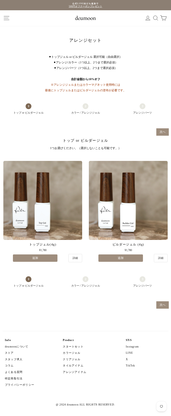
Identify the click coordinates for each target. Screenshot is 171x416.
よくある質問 (13, 372)
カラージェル (71, 352)
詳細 (75, 258)
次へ (162, 131)
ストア (9, 352)
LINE (129, 352)
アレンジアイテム (74, 372)
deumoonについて (16, 346)
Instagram (132, 346)
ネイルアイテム (73, 365)
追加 (35, 258)
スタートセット (73, 346)
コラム (9, 365)
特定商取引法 (13, 378)
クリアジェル (71, 359)
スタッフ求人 (13, 359)
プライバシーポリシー (19, 384)
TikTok (130, 365)
